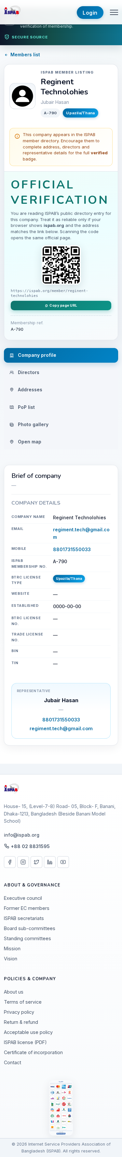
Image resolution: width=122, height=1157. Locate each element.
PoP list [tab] (26, 407)
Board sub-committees (29, 928)
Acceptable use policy (28, 1032)
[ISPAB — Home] (13, 12)
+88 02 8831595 (30, 846)
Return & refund (21, 1022)
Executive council (23, 898)
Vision (10, 958)
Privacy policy (19, 1012)
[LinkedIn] (50, 862)
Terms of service (23, 1002)
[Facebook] (10, 862)
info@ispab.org (21, 835)
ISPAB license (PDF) (25, 1042)
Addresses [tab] (29, 389)
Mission (12, 948)
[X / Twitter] (36, 862)
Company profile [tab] (36, 355)
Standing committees (27, 938)
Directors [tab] (28, 372)
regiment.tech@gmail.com (61, 728)
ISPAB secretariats (24, 918)
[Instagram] (23, 862)
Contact (12, 1062)
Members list (25, 54)
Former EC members (26, 908)
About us (13, 992)
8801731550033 (72, 549)
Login (90, 12)
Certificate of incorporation (33, 1052)
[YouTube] (63, 862)
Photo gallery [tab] (32, 424)
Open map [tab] (29, 441)
